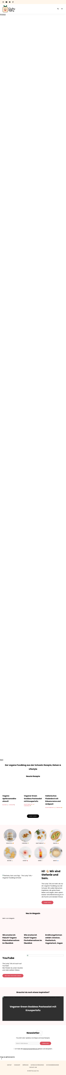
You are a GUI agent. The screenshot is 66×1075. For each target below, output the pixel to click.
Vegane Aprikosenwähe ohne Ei (9, 798)
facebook (12, 2)
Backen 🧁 (5, 804)
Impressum (25, 1065)
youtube (6, 2)
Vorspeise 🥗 (27, 805)
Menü (62, 8)
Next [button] (1, 760)
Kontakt (9, 1065)
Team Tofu (47, 902)
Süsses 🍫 (12, 804)
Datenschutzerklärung (30, 1049)
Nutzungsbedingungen (52, 1065)
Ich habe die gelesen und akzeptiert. (33, 1049)
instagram (3, 2)
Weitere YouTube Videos (13, 975)
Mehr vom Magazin (8, 918)
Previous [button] (2, 15)
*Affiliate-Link (33, 1067)
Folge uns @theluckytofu (7, 1057)
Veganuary (17, 1065)
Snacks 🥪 (59, 807)
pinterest (9, 2)
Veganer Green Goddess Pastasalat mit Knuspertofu (33, 798)
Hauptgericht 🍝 (29, 804)
